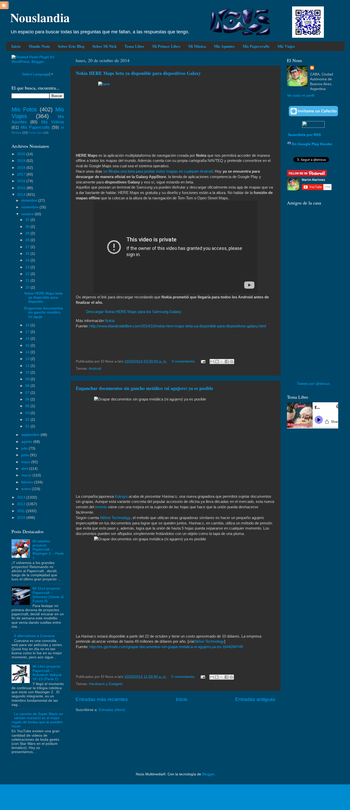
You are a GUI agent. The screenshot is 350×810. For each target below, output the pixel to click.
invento (101, 507)
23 (27, 267)
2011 (21, 511)
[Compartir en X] (221, 361)
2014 (21, 195)
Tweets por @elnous (313, 384)
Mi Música (197, 46)
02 (27, 420)
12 (27, 366)
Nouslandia (40, 17)
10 (27, 372)
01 (27, 426)
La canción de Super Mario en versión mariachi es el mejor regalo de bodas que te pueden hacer (37, 720)
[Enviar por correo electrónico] (212, 361)
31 (27, 220)
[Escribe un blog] (217, 361)
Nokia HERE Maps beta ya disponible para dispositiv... (43, 297)
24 (27, 260)
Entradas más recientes (102, 699)
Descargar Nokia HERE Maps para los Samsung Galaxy (133, 312)
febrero (27, 482)
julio (25, 448)
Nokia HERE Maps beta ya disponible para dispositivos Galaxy (138, 73)
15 (27, 345)
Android (95, 368)
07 (27, 393)
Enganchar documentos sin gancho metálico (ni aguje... (43, 312)
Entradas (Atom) (112, 710)
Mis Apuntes (224, 46)
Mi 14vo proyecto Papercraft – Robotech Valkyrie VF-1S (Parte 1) (47, 673)
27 (27, 247)
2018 (21, 168)
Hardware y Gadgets (105, 684)
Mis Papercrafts (256, 46)
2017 (21, 174)
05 (27, 406)
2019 (21, 161)
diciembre (29, 200)
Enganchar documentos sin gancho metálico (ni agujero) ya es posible (144, 388)
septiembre (30, 435)
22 (27, 274)
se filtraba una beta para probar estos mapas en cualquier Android (158, 171)
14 (27, 352)
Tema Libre (134, 46)
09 (27, 379)
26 (27, 254)
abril (25, 469)
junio (25, 455)
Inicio (16, 46)
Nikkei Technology (115, 518)
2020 (21, 154)
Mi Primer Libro (166, 46)
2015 (21, 188)
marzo (27, 475)
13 (27, 359)
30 (27, 227)
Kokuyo (121, 496)
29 (27, 233)
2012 (21, 504)
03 (27, 413)
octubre (28, 214)
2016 (21, 181)
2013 (21, 497)
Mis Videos (52, 122)
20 (27, 287)
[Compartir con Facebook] (226, 361)
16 (27, 338)
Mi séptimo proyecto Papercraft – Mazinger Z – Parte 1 (48, 549)
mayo (26, 462)
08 (27, 386)
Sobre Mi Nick (104, 46)
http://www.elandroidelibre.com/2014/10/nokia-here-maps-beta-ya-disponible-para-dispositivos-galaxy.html (177, 326)
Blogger (208, 774)
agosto (27, 442)
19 (27, 325)
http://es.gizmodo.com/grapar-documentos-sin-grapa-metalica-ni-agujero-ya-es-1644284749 (166, 647)
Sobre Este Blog (71, 46)
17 (27, 332)
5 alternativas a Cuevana (34, 636)
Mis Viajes (286, 46)
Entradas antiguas (255, 699)
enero (26, 489)
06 (27, 399)
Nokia (110, 321)
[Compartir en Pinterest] (231, 361)
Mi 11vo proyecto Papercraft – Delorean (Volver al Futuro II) (48, 595)
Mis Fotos (24, 109)
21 (27, 280)
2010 (21, 518)
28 (27, 240)
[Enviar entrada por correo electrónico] (203, 361)
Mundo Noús (39, 46)
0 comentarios (183, 361)
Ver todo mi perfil (300, 95)
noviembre (30, 207)
